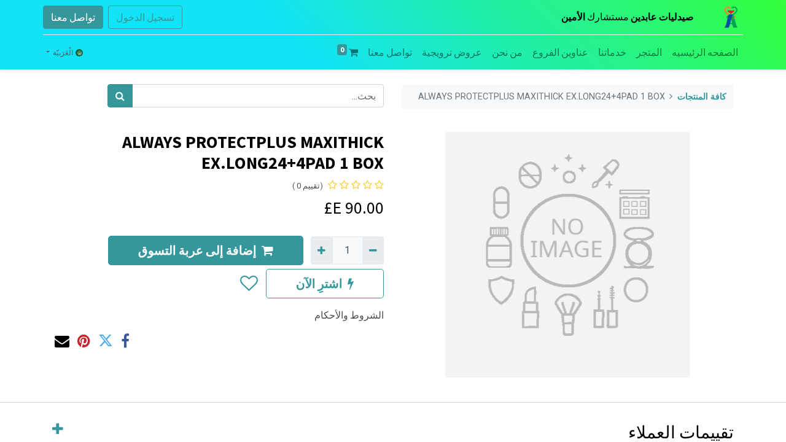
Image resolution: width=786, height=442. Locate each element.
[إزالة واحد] (373, 250)
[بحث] (120, 95)
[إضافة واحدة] (321, 250)
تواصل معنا (73, 17)
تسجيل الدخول (145, 17)
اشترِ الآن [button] (319, 283)
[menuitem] (705, 52)
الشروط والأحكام (349, 315)
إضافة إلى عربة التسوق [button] (197, 250)
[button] (248, 283)
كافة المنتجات (701, 96)
